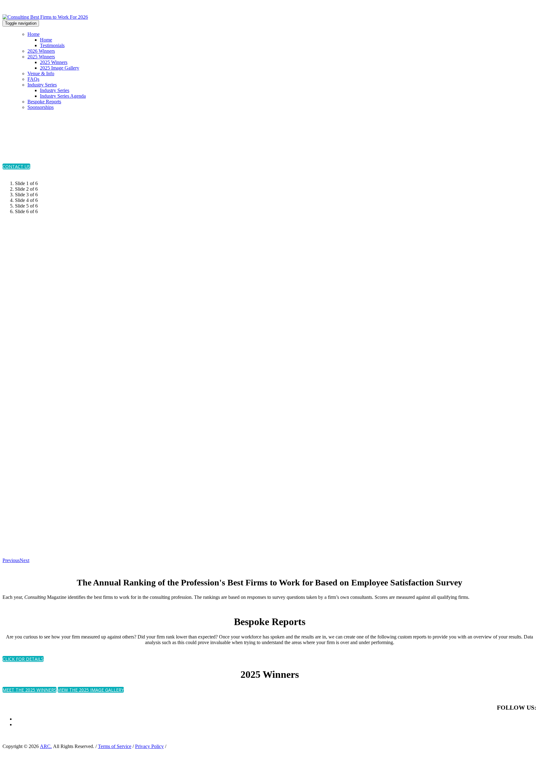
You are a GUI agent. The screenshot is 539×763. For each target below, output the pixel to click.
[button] (16, 166)
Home (33, 34)
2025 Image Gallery (59, 68)
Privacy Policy (149, 746)
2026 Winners (41, 51)
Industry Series (42, 84)
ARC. (46, 746)
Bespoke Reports (44, 101)
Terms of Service (114, 746)
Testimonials (52, 45)
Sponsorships (40, 107)
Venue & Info (40, 73)
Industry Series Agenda (63, 96)
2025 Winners (41, 56)
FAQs (33, 79)
